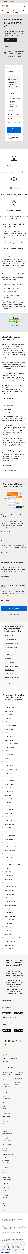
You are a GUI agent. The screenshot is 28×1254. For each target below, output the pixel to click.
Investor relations (6, 1200)
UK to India (8, 788)
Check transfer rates (7, 1133)
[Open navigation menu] (24, 6)
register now (8, 379)
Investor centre (5, 1192)
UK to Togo (8, 927)
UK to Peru (8, 868)
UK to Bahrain (9, 714)
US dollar (9, 673)
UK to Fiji (7, 758)
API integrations (5, 1160)
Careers (4, 1210)
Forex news (5, 1121)
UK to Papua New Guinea (12, 864)
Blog (3, 1123)
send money (17, 379)
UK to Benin (8, 722)
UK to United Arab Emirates (13, 938)
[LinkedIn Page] (9, 1041)
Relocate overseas (6, 1144)
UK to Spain (8, 909)
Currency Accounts (6, 1086)
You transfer (10, 68)
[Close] (21, 1242)
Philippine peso (11, 655)
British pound (10, 639)
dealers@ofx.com (14, 986)
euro (8, 658)
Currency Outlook (6, 1119)
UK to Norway (9, 854)
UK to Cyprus (9, 740)
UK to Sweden (9, 912)
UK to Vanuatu (9, 945)
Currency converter (6, 1098)
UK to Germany (9, 773)
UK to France (9, 765)
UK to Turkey (9, 934)
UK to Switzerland (10, 916)
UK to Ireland (9, 795)
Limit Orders (5, 1084)
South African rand (12, 677)
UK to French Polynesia (12, 770)
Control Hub (17, 1069)
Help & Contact (14, 1058)
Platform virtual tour (6, 1096)
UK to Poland (9, 875)
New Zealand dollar (12, 643)
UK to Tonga (8, 930)
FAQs (8, 1058)
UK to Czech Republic (11, 744)
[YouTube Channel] (20, 1041)
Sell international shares (7, 1154)
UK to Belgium (9, 718)
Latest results (5, 1195)
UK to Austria (9, 711)
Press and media (6, 1162)
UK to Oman (8, 857)
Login (19, 6)
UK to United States (10, 941)
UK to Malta (8, 828)
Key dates (4, 1197)
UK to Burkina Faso (10, 725)
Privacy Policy (5, 1187)
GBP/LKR (4, 453)
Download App (18, 1087)
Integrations (17, 1082)
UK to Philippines (10, 872)
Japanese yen (10, 662)
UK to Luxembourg (10, 820)
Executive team (5, 1208)
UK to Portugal (9, 879)
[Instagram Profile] (5, 1044)
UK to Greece (9, 777)
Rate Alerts (4, 1108)
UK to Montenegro (10, 835)
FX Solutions (5, 1077)
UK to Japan (8, 806)
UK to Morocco (9, 839)
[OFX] (5, 6)
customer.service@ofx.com (14, 977)
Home (3, 10)
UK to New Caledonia (11, 846)
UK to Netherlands (10, 843)
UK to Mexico (9, 832)
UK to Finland (9, 762)
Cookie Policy (8, 1252)
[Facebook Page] (5, 1041)
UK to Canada (9, 729)
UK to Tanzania (9, 919)
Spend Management (19, 1072)
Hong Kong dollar (12, 651)
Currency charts (6, 1110)
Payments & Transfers (7, 1072)
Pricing (16, 1084)
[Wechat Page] (16, 1041)
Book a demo (5, 1061)
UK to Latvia (8, 813)
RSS (3, 1126)
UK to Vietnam (9, 948)
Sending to (9, 118)
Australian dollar (11, 636)
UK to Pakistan (9, 861)
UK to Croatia (9, 736)
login (17, 137)
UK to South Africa (10, 901)
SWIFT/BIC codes (6, 1113)
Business (4, 1)
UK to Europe (9, 754)
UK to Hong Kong (10, 780)
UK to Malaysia (9, 824)
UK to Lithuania (9, 817)
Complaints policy (6, 1177)
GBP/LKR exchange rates (11, 470)
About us (4, 1170)
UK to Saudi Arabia (10, 886)
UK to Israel (8, 799)
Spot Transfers (5, 1079)
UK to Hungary (9, 784)
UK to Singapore (10, 894)
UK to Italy (8, 802)
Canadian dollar (11, 647)
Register (13, 137)
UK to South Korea (10, 905)
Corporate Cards (6, 1074)
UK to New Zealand (10, 850)
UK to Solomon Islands (11, 898)
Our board (4, 1205)
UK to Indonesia (9, 791)
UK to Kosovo (9, 809)
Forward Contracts (6, 1081)
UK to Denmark (9, 747)
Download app (5, 1138)
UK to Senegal (9, 890)
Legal (3, 1174)
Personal (12, 1)
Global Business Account (7, 1069)
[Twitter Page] (13, 1041)
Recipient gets (11, 110)
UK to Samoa (9, 883)
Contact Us (4, 1172)
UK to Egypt (8, 751)
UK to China (8, 733)
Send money (5, 1136)
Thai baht (9, 670)
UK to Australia (9, 707)
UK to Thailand (9, 923)
